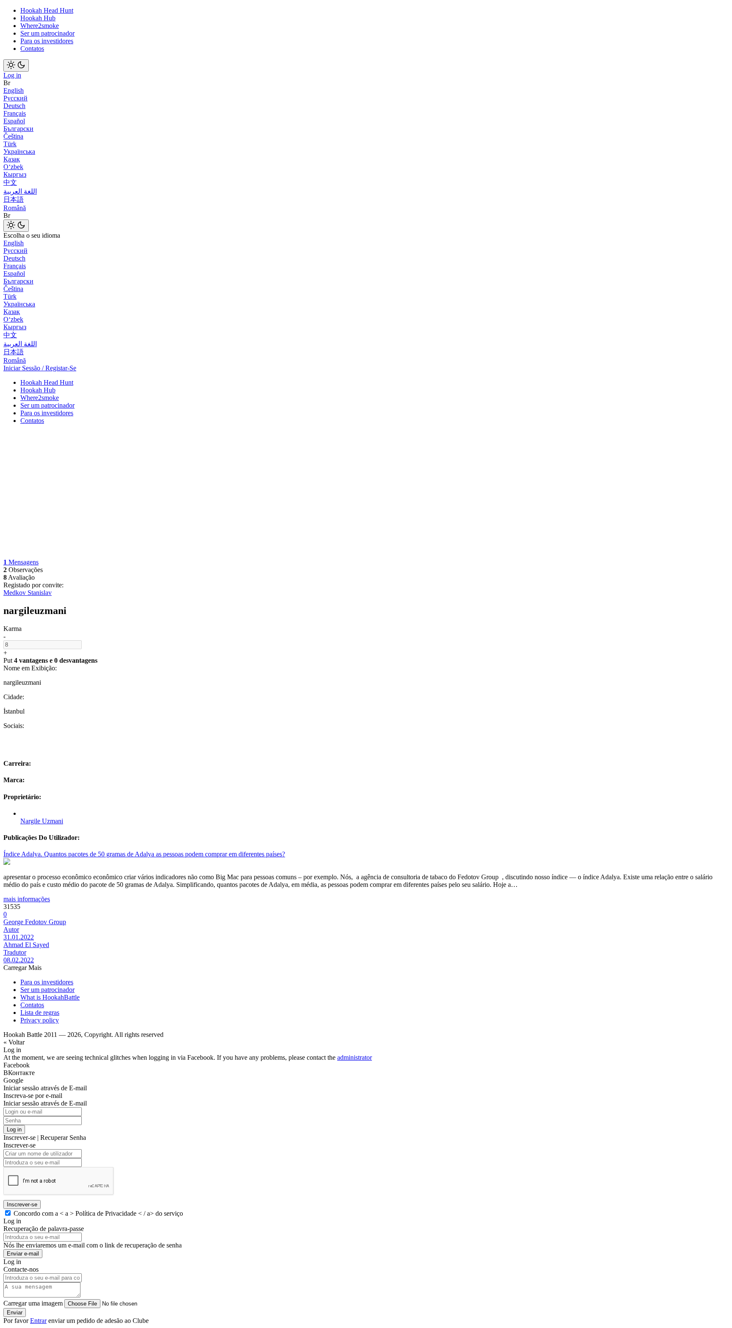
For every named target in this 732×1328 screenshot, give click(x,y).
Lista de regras (39, 1012)
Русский (15, 98)
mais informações (26, 899)
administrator (354, 1057)
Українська (19, 151)
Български (18, 128)
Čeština (13, 136)
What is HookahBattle (50, 997)
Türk (10, 143)
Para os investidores (46, 40)
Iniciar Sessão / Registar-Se (39, 368)
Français (14, 113)
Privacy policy (39, 1020)
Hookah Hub (37, 18)
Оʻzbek (13, 166)
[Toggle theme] (16, 65)
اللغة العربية (20, 191)
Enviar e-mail (23, 1253)
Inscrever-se (22, 1204)
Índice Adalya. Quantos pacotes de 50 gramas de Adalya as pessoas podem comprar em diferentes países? (144, 854)
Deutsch (14, 105)
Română (14, 207)
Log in (12, 75)
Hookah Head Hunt (46, 10)
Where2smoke (39, 25)
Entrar (38, 1320)
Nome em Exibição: (30, 668)
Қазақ (11, 159)
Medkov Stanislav (27, 592)
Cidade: (13, 696)
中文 (10, 182)
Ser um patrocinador (47, 33)
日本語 (13, 199)
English (13, 90)
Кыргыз (14, 174)
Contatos (32, 48)
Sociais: (13, 725)
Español (14, 121)
